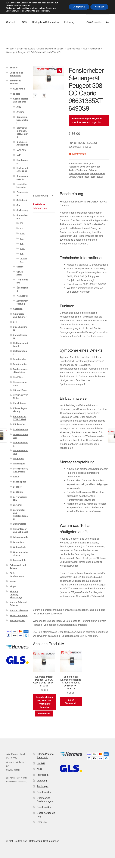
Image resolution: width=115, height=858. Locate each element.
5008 (93, 166)
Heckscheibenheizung (22, 169)
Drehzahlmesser (20, 336)
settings (34, 11)
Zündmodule (19, 560)
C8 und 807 (23, 260)
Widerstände (19, 547)
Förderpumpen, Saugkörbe (20, 371)
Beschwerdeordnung (46, 814)
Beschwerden (44, 792)
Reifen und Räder (19, 615)
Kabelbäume (19, 403)
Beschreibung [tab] (40, 195)
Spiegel (20, 266)
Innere (13, 581)
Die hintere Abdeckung (22, 143)
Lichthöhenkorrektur (22, 185)
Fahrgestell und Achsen (18, 567)
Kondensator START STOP (19, 418)
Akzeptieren (79, 6)
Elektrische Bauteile (26, 48)
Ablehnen (99, 6)
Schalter (17, 486)
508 (98, 166)
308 (88, 166)
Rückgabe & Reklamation (45, 22)
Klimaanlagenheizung (20, 410)
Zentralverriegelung (22, 302)
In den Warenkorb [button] (70, 701)
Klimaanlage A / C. (22, 177)
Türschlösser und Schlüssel (20, 530)
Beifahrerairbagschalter (22, 119)
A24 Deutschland (18, 841)
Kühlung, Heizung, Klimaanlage (16, 594)
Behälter (14, 67)
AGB (24, 22)
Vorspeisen (18, 541)
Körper (13, 586)
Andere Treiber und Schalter (50, 48)
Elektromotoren (20, 352)
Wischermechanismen (20, 553)
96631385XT (97, 176)
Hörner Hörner (20, 390)
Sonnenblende (73, 48)
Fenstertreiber (20, 364)
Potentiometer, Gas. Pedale (20, 470)
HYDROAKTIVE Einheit (20, 397)
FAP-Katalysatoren (17, 575)
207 (21, 228)
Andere (20, 111)
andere (16, 93)
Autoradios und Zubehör (19, 315)
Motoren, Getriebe (19, 610)
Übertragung (22, 289)
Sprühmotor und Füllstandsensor (20, 514)
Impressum (43, 774)
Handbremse (22, 161)
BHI (15, 321)
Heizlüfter (18, 377)
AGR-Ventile (19, 88)
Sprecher (17, 504)
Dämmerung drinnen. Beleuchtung (22, 132)
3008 (85, 48)
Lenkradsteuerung (20, 436)
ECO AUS (21, 149)
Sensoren (18, 491)
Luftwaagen (19, 463)
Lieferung (69, 22)
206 (21, 223)
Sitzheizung (22, 210)
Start (12, 48)
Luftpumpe (18, 458)
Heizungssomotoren (20, 384)
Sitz (18, 205)
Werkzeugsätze (17, 620)
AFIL (18, 106)
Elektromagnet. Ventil (20, 344)
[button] (59, 70)
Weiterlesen (44, 713)
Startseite (11, 22)
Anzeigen (18, 308)
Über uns (42, 822)
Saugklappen (20, 481)
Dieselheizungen (20, 328)
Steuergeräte (19, 523)
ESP (18, 154)
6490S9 (86, 176)
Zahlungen (42, 786)
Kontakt (41, 763)
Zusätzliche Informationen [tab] (40, 206)
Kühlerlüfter (19, 424)
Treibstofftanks (22, 281)
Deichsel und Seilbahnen (16, 74)
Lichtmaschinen (20, 444)
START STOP (19, 273)
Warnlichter (22, 295)
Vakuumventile (20, 536)
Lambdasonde (20, 429)
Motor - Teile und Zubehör (18, 604)
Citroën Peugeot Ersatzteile (45, 755)
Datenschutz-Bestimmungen (45, 799)
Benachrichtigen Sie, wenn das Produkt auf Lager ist (87, 120)
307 (21, 238)
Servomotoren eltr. (20, 498)
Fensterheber (20, 358)
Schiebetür (22, 199)
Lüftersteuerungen (20, 452)
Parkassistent (22, 193)
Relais (16, 476)
